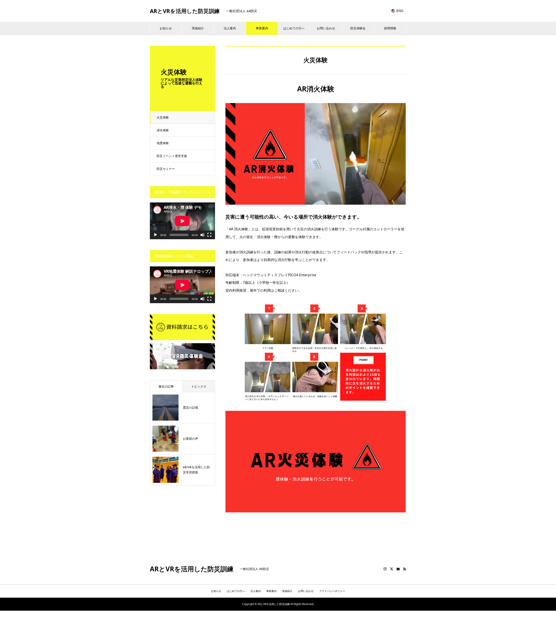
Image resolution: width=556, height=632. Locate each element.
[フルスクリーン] (209, 235)
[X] (391, 568)
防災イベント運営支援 (172, 156)
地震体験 (163, 143)
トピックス (198, 386)
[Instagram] (385, 568)
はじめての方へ (293, 28)
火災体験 (163, 117)
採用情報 (390, 28)
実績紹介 (198, 28)
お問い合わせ (326, 28)
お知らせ (166, 28)
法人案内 (230, 28)
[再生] (155, 235)
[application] (182, 220)
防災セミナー (166, 169)
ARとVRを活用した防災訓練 (185, 11)
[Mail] (398, 568)
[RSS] (404, 568)
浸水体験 (163, 130)
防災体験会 (358, 28)
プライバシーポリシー (332, 591)
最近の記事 (166, 386)
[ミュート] (202, 235)
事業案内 (262, 28)
